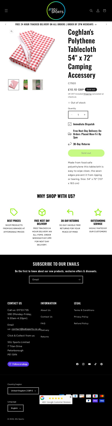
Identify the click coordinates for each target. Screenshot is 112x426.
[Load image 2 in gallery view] (25, 85)
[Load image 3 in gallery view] (37, 85)
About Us (45, 310)
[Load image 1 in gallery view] (13, 85)
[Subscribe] (79, 280)
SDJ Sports (19, 419)
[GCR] (42, 397)
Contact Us (46, 316)
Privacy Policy (81, 316)
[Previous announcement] (6, 24)
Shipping (87, 94)
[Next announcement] (106, 24)
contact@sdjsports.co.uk (26, 329)
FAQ (43, 323)
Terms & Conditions (84, 310)
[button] (6, 10)
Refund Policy (81, 323)
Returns (45, 336)
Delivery (45, 330)
